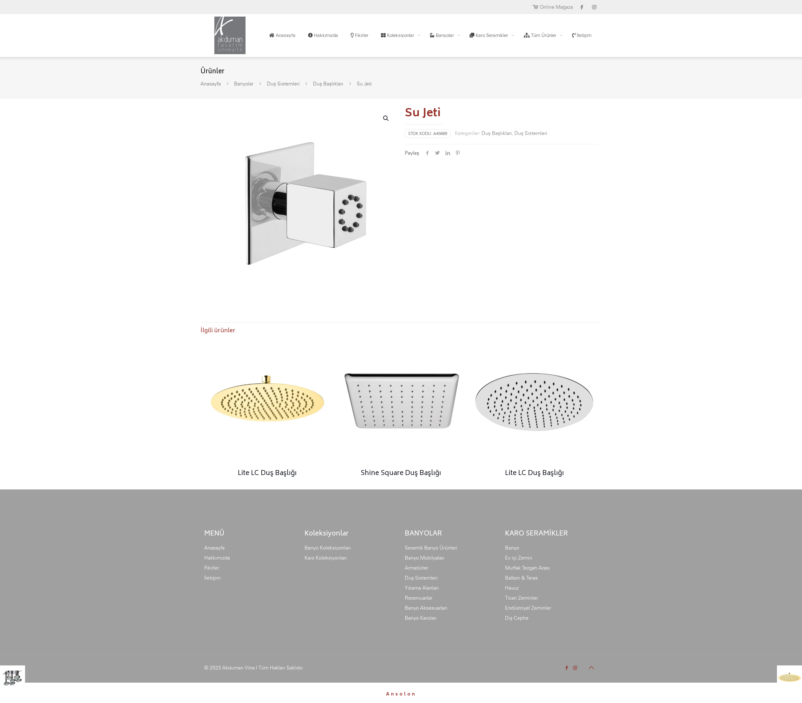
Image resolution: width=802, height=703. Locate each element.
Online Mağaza (556, 7)
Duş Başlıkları (328, 83)
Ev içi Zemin (518, 558)
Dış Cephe (517, 618)
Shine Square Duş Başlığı (401, 473)
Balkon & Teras (521, 578)
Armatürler (416, 568)
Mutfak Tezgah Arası (527, 568)
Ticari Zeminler (521, 598)
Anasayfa (210, 83)
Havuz (512, 588)
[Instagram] (575, 667)
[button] (386, 118)
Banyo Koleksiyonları (328, 548)
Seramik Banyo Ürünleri (431, 548)
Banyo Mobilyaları (425, 558)
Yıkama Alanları (422, 588)
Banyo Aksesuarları (426, 608)
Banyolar (243, 83)
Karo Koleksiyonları (326, 558)
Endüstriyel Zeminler (528, 608)
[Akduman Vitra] (225, 34)
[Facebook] (566, 667)
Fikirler (211, 568)
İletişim (212, 578)
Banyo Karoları (421, 618)
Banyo (512, 548)
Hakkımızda (217, 558)
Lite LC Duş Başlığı (267, 473)
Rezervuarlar (418, 598)
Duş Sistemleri (283, 83)
